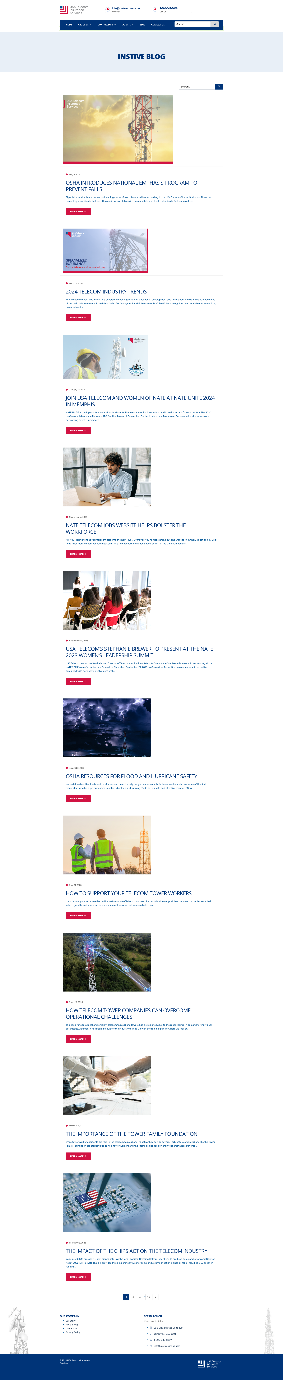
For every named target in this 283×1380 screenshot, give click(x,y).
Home (69, 24)
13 (148, 1296)
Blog (142, 24)
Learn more (77, 211)
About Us (83, 24)
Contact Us (158, 24)
